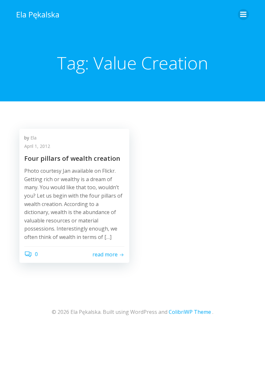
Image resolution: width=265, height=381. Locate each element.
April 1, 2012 (37, 146)
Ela (33, 138)
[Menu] (243, 14)
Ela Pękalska (37, 14)
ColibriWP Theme (190, 311)
